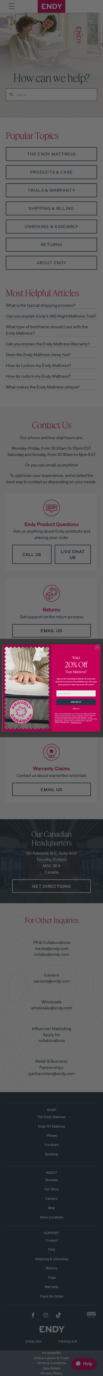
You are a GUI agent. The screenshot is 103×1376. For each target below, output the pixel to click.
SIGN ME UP (76, 702)
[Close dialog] (97, 647)
